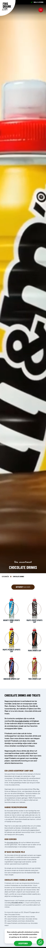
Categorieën (5, 576)
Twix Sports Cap (34, 679)
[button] (40, 942)
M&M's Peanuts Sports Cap (11, 650)
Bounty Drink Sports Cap (11, 621)
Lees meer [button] (33, 937)
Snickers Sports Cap (11, 679)
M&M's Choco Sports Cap (34, 621)
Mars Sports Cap (34, 650)
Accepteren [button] (23, 943)
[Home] (6, 6)
